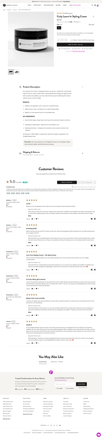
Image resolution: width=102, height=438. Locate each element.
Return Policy (86, 406)
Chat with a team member (79, 51)
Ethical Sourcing (67, 404)
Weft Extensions (7, 404)
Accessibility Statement (72, 432)
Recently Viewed (57, 362)
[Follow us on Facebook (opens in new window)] (48, 425)
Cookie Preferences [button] (48, 432)
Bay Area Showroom (68, 408)
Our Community (67, 406)
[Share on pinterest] (95, 219)
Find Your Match (49, 5)
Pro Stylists (37, 5)
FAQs (84, 404)
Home (4, 9)
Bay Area (58, 5)
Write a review (67, 182)
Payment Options (88, 411)
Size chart (91, 24)
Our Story (65, 401)
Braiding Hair (6, 413)
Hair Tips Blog (47, 416)
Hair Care (15, 9)
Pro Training (26, 404)
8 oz (59, 28)
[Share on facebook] (92, 219)
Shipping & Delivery (88, 408)
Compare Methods (48, 404)
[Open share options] (93, 17)
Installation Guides (48, 406)
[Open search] (79, 182)
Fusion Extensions (8, 408)
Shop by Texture (7, 416)
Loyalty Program (67, 416)
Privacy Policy (27, 432)
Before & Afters (67, 413)
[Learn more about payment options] (79, 21)
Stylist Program (27, 401)
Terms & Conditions (37, 432)
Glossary (45, 413)
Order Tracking (87, 413)
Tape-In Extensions (8, 401)
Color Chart (46, 411)
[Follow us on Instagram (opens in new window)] (51, 425)
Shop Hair (9, 9)
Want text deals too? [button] (83, 387)
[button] (31, 39)
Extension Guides (47, 401)
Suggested (43, 362)
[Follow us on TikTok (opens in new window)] (54, 425)
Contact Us (86, 401)
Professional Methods (29, 408)
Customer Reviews (68, 411)
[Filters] (83, 182)
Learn (64, 5)
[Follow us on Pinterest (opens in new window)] (57, 425)
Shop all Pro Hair (27, 414)
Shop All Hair (6, 419)
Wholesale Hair (27, 406)
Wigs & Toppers (7, 411)
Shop (29, 5)
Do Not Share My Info (60, 432)
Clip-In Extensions (8, 406)
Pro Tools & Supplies (28, 411)
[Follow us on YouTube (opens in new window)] (60, 425)
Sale (75, 5)
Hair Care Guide (47, 408)
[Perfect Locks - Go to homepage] (51, 372)
